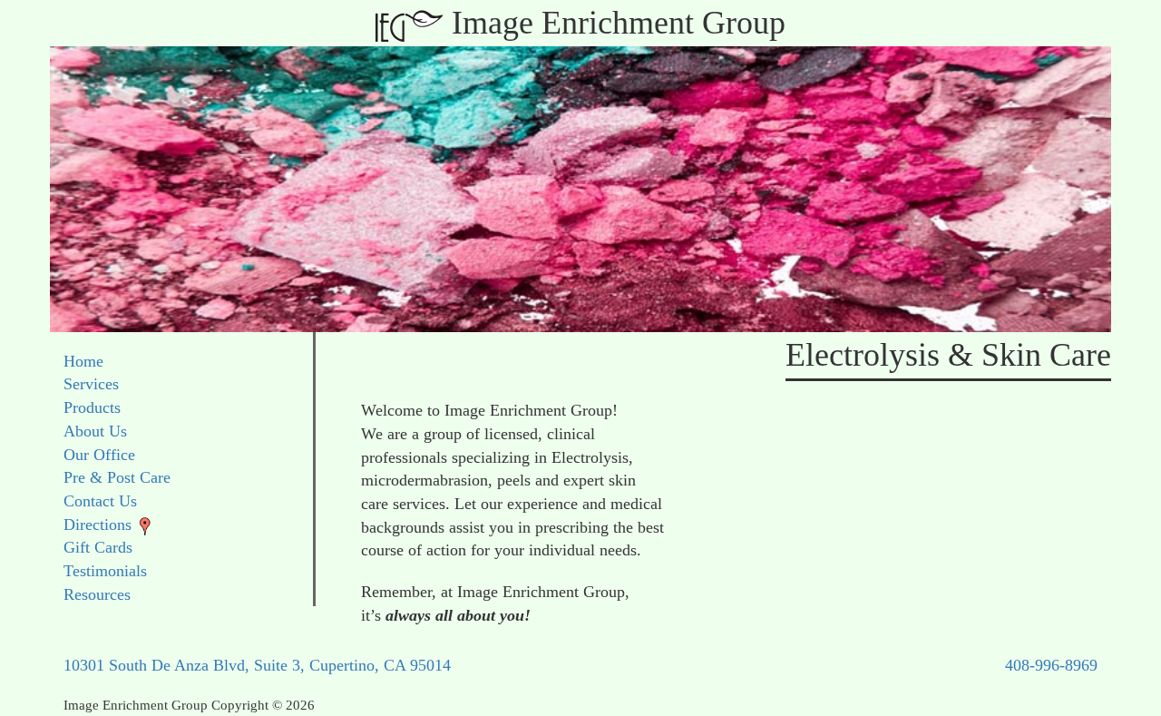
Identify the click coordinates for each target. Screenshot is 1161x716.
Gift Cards (97, 547)
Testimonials (105, 571)
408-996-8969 (1051, 665)
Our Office (99, 455)
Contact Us (100, 501)
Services (91, 384)
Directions (97, 524)
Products (92, 407)
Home (83, 361)
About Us (95, 431)
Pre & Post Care (117, 477)
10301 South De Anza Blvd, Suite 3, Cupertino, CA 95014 (257, 665)
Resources (97, 594)
